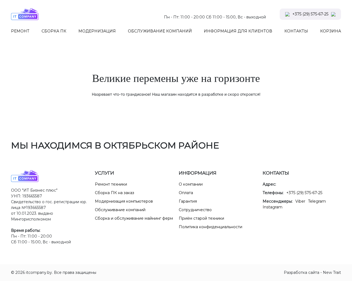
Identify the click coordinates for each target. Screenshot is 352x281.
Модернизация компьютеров (124, 201)
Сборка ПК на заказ (114, 192)
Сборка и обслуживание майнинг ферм (134, 218)
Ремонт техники (111, 184)
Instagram (272, 207)
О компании (191, 184)
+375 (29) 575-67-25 (310, 14)
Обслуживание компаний (120, 209)
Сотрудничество (195, 209)
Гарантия (188, 201)
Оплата (186, 192)
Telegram (317, 201)
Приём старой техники (201, 218)
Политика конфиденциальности (210, 226)
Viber (300, 201)
